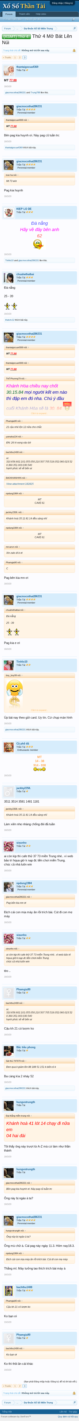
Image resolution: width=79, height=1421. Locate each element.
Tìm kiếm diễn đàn (13, 19)
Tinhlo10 (9, 260)
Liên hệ (63, 1411)
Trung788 (35, 92)
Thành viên (24, 14)
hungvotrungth (25, 1102)
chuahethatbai (25, 274)
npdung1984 (24, 883)
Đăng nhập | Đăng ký (62, 3)
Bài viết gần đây (33, 19)
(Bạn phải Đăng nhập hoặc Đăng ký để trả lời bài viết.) (50, 1381)
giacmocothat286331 (15, 92)
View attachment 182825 (20, 484)
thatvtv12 (9, 320)
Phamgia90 (23, 989)
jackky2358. (23, 788)
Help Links (41, 14)
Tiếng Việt (7, 1411)
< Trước (7, 57)
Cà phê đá (22, 743)
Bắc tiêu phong (25, 1047)
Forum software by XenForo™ (16, 1416)
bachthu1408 (24, 1287)
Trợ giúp (73, 1411)
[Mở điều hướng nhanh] (74, 28)
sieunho (21, 842)
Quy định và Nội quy (68, 1416)
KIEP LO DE (24, 208)
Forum (9, 14)
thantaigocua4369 (27, 66)
